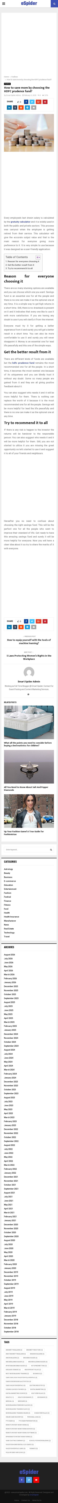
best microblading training (17, 1373)
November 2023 (11, 1086)
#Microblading (12, 1358)
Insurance (42, 1397)
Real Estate (9, 929)
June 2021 (8, 1201)
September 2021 (11, 1189)
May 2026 (8, 966)
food (6, 909)
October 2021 (10, 1185)
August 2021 (9, 1193)
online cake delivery (14, 1417)
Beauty (7, 873)
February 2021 (10, 1216)
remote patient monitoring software (21, 1433)
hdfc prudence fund (23, 363)
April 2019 (8, 1304)
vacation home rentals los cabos (20, 1444)
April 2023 (8, 1113)
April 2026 (8, 971)
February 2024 (10, 1074)
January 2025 (10, 1030)
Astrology (8, 869)
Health (7, 913)
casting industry (37, 1385)
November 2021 (11, 1181)
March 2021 (9, 1213)
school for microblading (40, 1440)
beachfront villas (33, 1369)
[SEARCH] (51, 849)
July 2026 (8, 959)
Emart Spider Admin (13, 95)
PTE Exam (10, 1421)
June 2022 (8, 1153)
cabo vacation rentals (15, 1385)
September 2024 (11, 1046)
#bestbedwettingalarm (16, 1354)
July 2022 (8, 1149)
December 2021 (11, 1177)
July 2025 (8, 1006)
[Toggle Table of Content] (37, 257)
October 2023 (10, 1089)
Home (16, 1500)
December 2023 (11, 1082)
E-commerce (10, 881)
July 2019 (8, 1292)
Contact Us (25, 1500)
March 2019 (9, 1308)
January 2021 (10, 1220)
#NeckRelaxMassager (15, 1362)
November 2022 (11, 1133)
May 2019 (8, 1300)
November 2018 (11, 1324)
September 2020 (11, 1236)
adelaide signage (13, 1369)
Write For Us (36, 1500)
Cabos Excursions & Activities (18, 1381)
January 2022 (10, 1173)
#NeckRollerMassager (37, 1362)
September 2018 (11, 1332)
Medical (10, 1401)
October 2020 (10, 1232)
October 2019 (10, 1280)
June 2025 (8, 1010)
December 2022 (11, 1129)
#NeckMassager (30, 1358)
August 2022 (9, 1145)
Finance (7, 901)
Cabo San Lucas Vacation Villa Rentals (21, 1377)
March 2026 (9, 974)
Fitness (7, 905)
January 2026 (10, 982)
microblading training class (18, 1409)
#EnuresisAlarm (37, 1354)
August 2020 (9, 1240)
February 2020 (10, 1264)
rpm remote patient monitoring (19, 1436)
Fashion (7, 84)
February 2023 (10, 1121)
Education (8, 885)
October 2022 (10, 1137)
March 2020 (9, 1260)
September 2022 (11, 1141)
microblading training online (18, 1413)
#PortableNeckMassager (16, 1365)
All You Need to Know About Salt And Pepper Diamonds (26, 788)
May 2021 (8, 1205)
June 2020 (8, 1248)
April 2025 (8, 1018)
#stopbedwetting (39, 1365)
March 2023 (9, 1117)
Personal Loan (34, 1417)
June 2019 (8, 1296)
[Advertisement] (29, 46)
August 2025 (9, 1002)
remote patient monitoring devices (20, 1429)
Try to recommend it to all (20, 268)
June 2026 (8, 962)
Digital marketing (38, 1389)
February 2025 (10, 1026)
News (6, 925)
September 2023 (11, 1093)
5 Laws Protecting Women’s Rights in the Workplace (29, 657)
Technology (9, 933)
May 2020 (8, 1252)
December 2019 (11, 1272)
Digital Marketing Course (16, 1393)
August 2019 (9, 1288)
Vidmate (34, 1448)
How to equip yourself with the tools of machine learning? (29, 641)
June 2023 (8, 1105)
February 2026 (10, 978)
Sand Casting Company (15, 1440)
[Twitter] (29, 1480)
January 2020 (10, 1268)
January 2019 (10, 1316)
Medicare (22, 1401)
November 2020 (11, 1228)
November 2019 (11, 1276)
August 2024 (9, 1050)
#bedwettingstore (34, 1350)
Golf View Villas (38, 1393)
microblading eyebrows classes (19, 1405)
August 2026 (9, 955)
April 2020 (8, 1256)
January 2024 (10, 1078)
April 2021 (8, 1209)
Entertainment (10, 889)
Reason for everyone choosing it (24, 261)
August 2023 (9, 1097)
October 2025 (10, 994)
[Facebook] (22, 1480)
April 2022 (8, 1161)
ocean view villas (42, 1413)
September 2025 (11, 998)
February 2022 (10, 1169)
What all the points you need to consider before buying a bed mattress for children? (28, 744)
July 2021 (8, 1197)
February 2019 (10, 1312)
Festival (7, 897)
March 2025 (9, 1022)
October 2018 (10, 1328)
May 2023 (8, 1109)
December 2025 (11, 986)
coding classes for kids (16, 1389)
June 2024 (8, 1058)
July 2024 (8, 1054)
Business (8, 877)
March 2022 (9, 1165)
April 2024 (8, 1066)
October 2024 (10, 1042)
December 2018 (11, 1320)
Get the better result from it (21, 265)
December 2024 (11, 1034)
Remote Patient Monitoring (17, 1425)
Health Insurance (11, 917)
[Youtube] (36, 1480)
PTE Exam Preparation (28, 1421)
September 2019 (11, 1284)
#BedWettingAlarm (14, 1350)
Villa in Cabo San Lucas (15, 1452)
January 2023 (10, 1125)
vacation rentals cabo (15, 1448)
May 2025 (8, 1014)
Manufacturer (10, 921)
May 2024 (8, 1062)
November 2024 (11, 1038)
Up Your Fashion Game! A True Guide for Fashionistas (24, 833)
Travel (7, 937)
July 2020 (8, 1244)
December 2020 (11, 1224)
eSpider (29, 3)
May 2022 (8, 1157)
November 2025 (11, 990)
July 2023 (8, 1101)
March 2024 (9, 1070)
